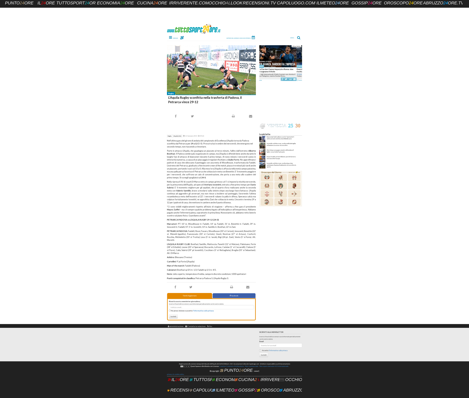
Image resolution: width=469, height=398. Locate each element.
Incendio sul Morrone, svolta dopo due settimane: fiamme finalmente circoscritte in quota (281, 165)
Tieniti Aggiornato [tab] (190, 296)
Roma (262, 74)
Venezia (276, 125)
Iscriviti (173, 316)
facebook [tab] (234, 296)
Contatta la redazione (196, 326)
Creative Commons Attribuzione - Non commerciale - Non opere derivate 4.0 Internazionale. (254, 366)
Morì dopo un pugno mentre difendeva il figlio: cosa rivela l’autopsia (280, 151)
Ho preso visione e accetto (192, 311)
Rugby (171, 93)
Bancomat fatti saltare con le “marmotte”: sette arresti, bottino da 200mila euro (280, 137)
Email (261, 341)
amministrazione (176, 326)
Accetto (275, 350)
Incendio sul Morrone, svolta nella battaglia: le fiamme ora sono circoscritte (281, 144)
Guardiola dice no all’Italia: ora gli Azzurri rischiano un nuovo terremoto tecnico (277, 70)
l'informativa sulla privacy (203, 311)
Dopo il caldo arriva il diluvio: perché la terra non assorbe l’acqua (281, 157)
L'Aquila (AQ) (177, 136)
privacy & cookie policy (175, 374)
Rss (210, 326)
